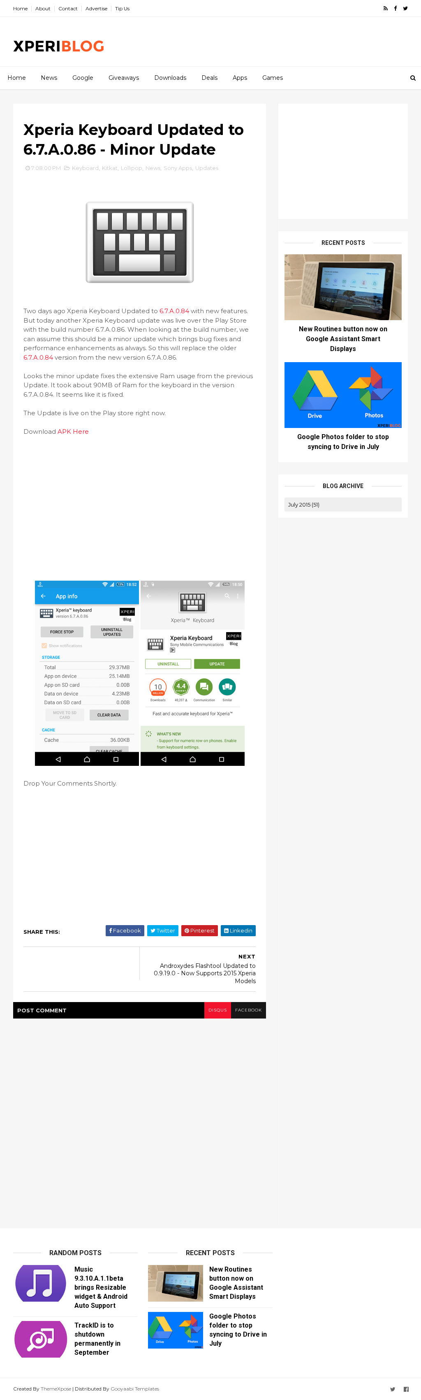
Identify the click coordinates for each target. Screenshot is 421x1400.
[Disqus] (139, 1121)
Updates (206, 168)
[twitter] (405, 8)
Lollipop (131, 168)
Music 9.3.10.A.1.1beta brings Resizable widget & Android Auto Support (100, 1287)
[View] (87, 763)
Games (272, 77)
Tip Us (122, 8)
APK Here (73, 431)
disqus (217, 1010)
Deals (209, 77)
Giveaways (124, 77)
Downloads (170, 77)
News (49, 77)
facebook (248, 1010)
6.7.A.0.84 (174, 311)
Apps (240, 77)
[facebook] (395, 8)
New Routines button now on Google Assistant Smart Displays (343, 339)
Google (82, 77)
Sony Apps (178, 168)
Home (20, 8)
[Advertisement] (257, 41)
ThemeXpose (56, 1389)
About (43, 8)
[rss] (386, 8)
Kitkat (110, 168)
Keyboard (85, 168)
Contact (68, 8)
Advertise (96, 8)
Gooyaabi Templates (135, 1389)
